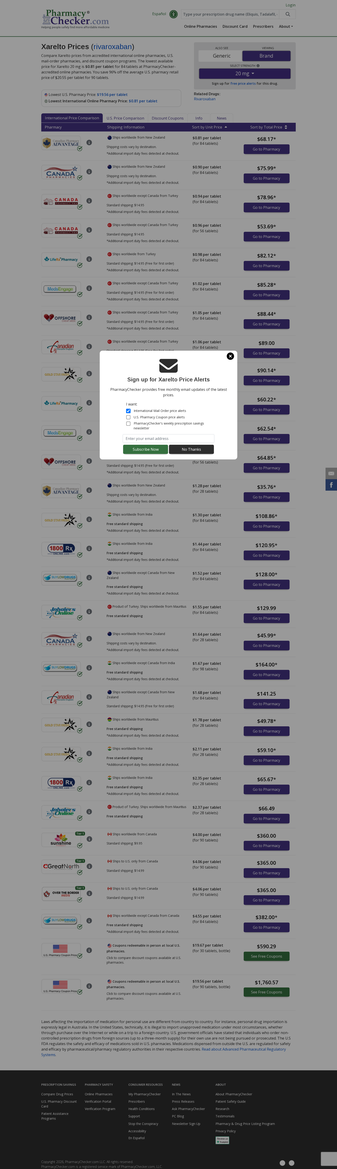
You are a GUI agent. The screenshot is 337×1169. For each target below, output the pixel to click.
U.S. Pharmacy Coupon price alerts (159, 417)
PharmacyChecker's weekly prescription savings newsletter (169, 425)
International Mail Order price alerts (160, 410)
